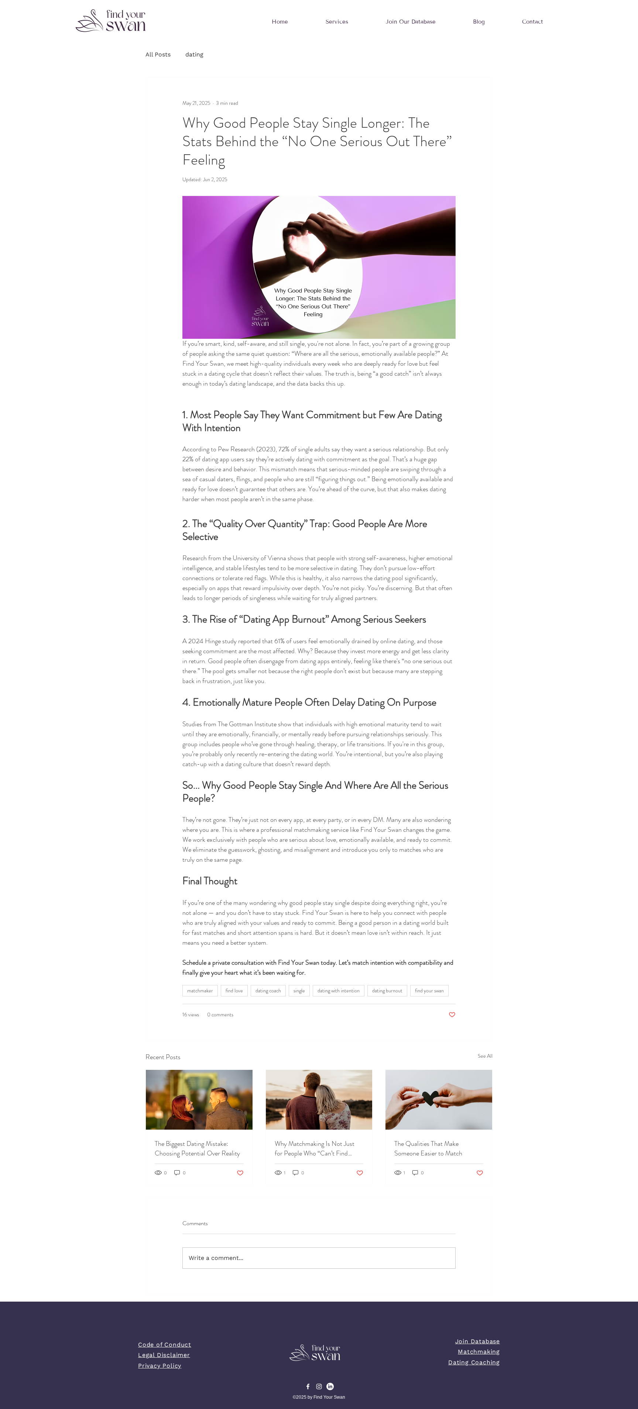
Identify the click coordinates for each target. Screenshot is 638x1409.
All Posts (158, 54)
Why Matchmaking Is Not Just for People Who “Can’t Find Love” (314, 1148)
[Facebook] (308, 1386)
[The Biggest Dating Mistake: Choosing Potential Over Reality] (199, 1100)
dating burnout (387, 990)
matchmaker (200, 990)
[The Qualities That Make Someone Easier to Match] (438, 1100)
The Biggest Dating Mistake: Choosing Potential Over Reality (197, 1148)
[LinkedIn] (330, 1386)
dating (194, 54)
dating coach (268, 990)
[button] (337, 22)
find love (234, 990)
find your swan (429, 990)
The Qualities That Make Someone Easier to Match (428, 1148)
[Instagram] (319, 1386)
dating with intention (339, 990)
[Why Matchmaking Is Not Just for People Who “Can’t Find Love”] (319, 1100)
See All (485, 1056)
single (299, 990)
